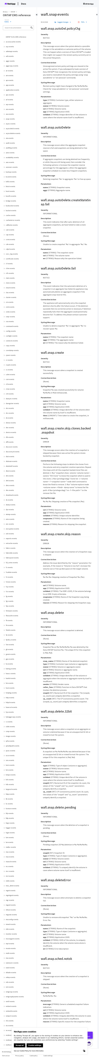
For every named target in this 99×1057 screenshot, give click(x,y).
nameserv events (12, 963)
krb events (10, 779)
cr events (9, 360)
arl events (9, 100)
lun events (9, 842)
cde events (10, 244)
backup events (11, 172)
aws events (10, 162)
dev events (10, 427)
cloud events (10, 288)
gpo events (10, 659)
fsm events (10, 644)
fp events (9, 635)
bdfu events (10, 181)
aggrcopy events (12, 66)
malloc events (11, 847)
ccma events (10, 239)
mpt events (10, 943)
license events (11, 808)
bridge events (11, 201)
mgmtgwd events (12, 895)
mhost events (11, 910)
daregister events (12, 403)
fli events (9, 620)
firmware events (12, 611)
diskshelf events (12, 466)
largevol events (11, 789)
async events (10, 124)
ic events (9, 722)
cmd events (10, 307)
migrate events (11, 915)
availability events (12, 157)
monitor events (11, 934)
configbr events (11, 336)
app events (10, 85)
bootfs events (11, 196)
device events (11, 432)
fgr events (9, 601)
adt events (10, 56)
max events (10, 857)
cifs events (10, 273)
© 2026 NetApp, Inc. (8, 1052)
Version (7, 20)
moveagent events (13, 939)
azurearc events (12, 167)
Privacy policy (19, 1056)
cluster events (11, 297)
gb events (9, 649)
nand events (10, 968)
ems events (10, 519)
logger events (11, 828)
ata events (10, 138)
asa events (10, 114)
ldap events (10, 794)
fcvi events (10, 591)
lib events (9, 799)
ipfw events (10, 741)
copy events (10, 345)
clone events (10, 283)
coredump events (12, 350)
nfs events (10, 1021)
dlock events (10, 471)
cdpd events (10, 249)
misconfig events (12, 919)
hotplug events (11, 693)
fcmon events (11, 582)
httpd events (10, 702)
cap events (10, 235)
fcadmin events (11, 572)
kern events (10, 765)
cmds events (10, 312)
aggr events (10, 61)
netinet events (11, 1006)
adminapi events (12, 51)
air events (9, 71)
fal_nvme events (12, 562)
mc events (9, 866)
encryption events (12, 529)
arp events (10, 104)
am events (9, 75)
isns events (10, 760)
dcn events (10, 408)
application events (12, 90)
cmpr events (10, 317)
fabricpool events (12, 558)
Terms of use (6, 1056)
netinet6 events (11, 1011)
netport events (11, 1016)
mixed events (11, 924)
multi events (10, 953)
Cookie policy (34, 1056)
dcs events (10, 413)
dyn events (10, 509)
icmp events (10, 731)
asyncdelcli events (12, 128)
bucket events (11, 210)
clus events (10, 292)
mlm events (10, 929)
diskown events (11, 461)
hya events (10, 712)
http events (10, 698)
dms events (10, 485)
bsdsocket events (12, 206)
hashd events (11, 678)
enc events (10, 524)
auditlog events (11, 148)
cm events (9, 302)
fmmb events (10, 630)
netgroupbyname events (15, 997)
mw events (10, 958)
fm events (9, 625)
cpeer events (11, 355)
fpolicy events (11, 640)
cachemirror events (13, 220)
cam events (10, 230)
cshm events (10, 374)
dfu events (10, 437)
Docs (23, 3)
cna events (10, 321)
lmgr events (10, 823)
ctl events (9, 384)
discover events (12, 447)
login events (10, 833)
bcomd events (11, 177)
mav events (10, 852)
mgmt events (10, 890)
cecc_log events (12, 254)
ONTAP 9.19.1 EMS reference (16, 37)
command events (12, 326)
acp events (10, 46)
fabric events (10, 548)
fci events (9, 577)
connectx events (12, 341)
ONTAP (13, 12)
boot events (10, 191)
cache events (11, 215)
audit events (10, 143)
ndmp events (10, 977)
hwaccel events (11, 707)
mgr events (10, 900)
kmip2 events (11, 775)
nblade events (11, 972)
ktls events (10, 784)
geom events (10, 654)
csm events (10, 379)
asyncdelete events (13, 133)
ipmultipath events (12, 746)
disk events (10, 456)
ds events (9, 500)
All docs (5, 12)
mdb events (10, 881)
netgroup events (12, 992)
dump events (10, 505)
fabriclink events (12, 553)
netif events (10, 1001)
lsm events (10, 837)
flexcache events (12, 616)
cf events (9, 263)
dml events (10, 480)
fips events (10, 606)
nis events (9, 1025)
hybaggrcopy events (13, 717)
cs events (9, 370)
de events (9, 418)
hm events (9, 683)
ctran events (10, 389)
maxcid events (11, 861)
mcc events (10, 871)
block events (10, 186)
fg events (9, 596)
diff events (10, 442)
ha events (9, 664)
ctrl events (10, 394)
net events (10, 987)
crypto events (11, 365)
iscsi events (10, 755)
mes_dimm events (12, 886)
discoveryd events (12, 452)
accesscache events (13, 42)
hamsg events (11, 669)
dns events (10, 490)
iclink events (10, 726)
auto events (10, 153)
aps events (10, 95)
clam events (10, 278)
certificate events (12, 259)
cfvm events (10, 268)
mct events (10, 876)
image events (11, 736)
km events (9, 770)
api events (9, 80)
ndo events (10, 982)
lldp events (10, 818)
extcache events (12, 543)
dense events (11, 423)
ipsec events (10, 751)
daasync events (11, 399)
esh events (10, 534)
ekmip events (11, 514)
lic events (9, 804)
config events (11, 331)
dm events (10, 476)
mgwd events (11, 905)
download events (12, 495)
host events (10, 688)
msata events (11, 948)
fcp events (10, 587)
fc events (9, 567)
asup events (10, 119)
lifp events (10, 813)
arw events (10, 109)
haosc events (11, 673)
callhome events (12, 225)
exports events (11, 538)
